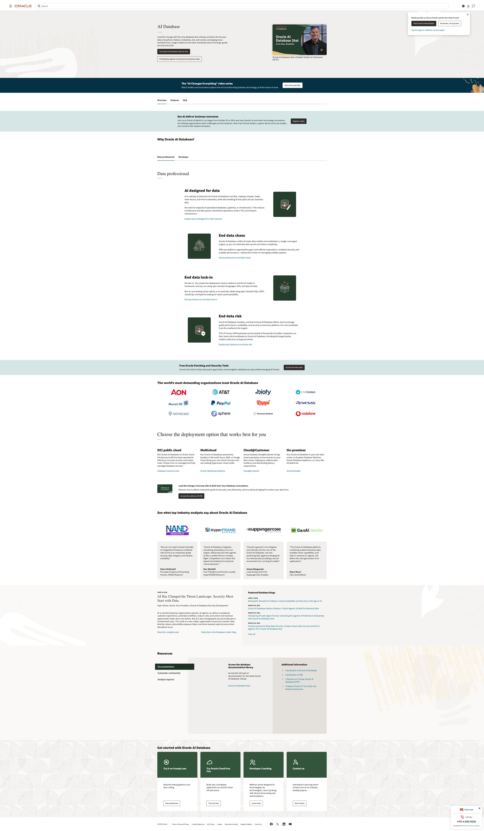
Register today (299, 121)
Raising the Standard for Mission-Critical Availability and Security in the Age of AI (285, 601)
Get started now (171, 803)
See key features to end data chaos (235, 257)
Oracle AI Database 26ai (239, 685)
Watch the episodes (292, 85)
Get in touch (299, 803)
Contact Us (258, 824)
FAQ (185, 100)
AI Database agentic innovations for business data (179, 59)
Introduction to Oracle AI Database (301, 670)
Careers (219, 824)
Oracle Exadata (293, 471)
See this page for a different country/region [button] (428, 30)
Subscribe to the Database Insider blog (218, 632)
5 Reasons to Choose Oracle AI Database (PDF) (299, 680)
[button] (10, 6)
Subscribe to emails (231, 824)
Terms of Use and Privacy (180, 824)
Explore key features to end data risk (235, 344)
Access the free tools (294, 367)
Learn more (256, 803)
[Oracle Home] (23, 6)
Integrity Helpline (246, 824)
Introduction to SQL (294, 674)
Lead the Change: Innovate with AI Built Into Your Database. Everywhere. (213, 485)
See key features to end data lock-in (201, 299)
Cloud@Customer (251, 471)
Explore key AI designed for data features (203, 218)
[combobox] (242, 6)
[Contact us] (473, 6)
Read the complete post (168, 632)
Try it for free (213, 803)
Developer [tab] (183, 157)
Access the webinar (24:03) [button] (191, 496)
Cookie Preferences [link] (198, 824)
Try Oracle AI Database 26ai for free (173, 51)
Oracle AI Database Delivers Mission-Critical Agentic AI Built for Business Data (283, 608)
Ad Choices (211, 824)
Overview (161, 100)
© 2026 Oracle (162, 824)
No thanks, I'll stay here (449, 23)
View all (251, 634)
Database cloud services (168, 471)
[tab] (174, 667)
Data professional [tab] (165, 157)
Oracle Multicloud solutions (212, 471)
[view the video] (300, 39)
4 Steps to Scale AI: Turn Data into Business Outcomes (300, 687)
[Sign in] (468, 6)
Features (174, 100)
